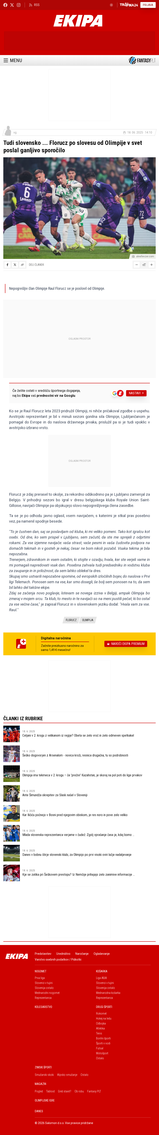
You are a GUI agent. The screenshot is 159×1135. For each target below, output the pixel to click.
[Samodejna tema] (111, 5)
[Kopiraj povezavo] (22, 264)
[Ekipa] (77, 20)
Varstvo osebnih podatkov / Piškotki (58, 959)
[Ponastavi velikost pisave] (144, 264)
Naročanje (82, 953)
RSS (37, 5)
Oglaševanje (102, 953)
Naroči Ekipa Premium (128, 644)
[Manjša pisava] (136, 264)
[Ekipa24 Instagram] (19, 5)
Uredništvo (63, 953)
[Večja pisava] (151, 264)
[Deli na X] (15, 264)
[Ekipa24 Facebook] (5, 5)
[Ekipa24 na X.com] (12, 5)
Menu (16, 60)
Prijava (148, 5)
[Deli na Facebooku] (7, 264)
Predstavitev (43, 953)
